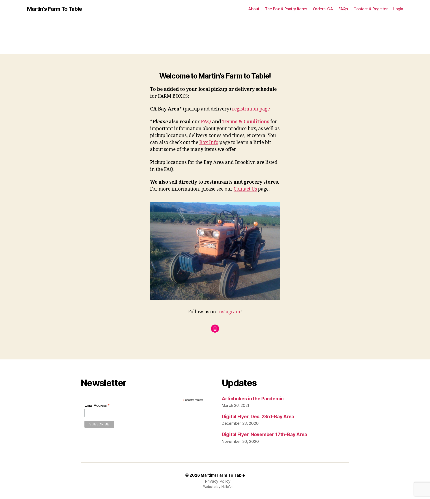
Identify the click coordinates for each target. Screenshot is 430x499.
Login (398, 8)
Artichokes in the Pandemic (253, 398)
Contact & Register (370, 8)
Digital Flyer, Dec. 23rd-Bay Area (258, 416)
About (253, 8)
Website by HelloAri (217, 486)
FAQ (206, 122)
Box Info (208, 143)
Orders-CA (323, 8)
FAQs (343, 8)
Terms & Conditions (245, 122)
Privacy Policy (217, 481)
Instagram (228, 312)
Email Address (97, 405)
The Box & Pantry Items (286, 8)
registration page (251, 109)
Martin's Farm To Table (54, 9)
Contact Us (245, 189)
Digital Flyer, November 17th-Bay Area (264, 434)
